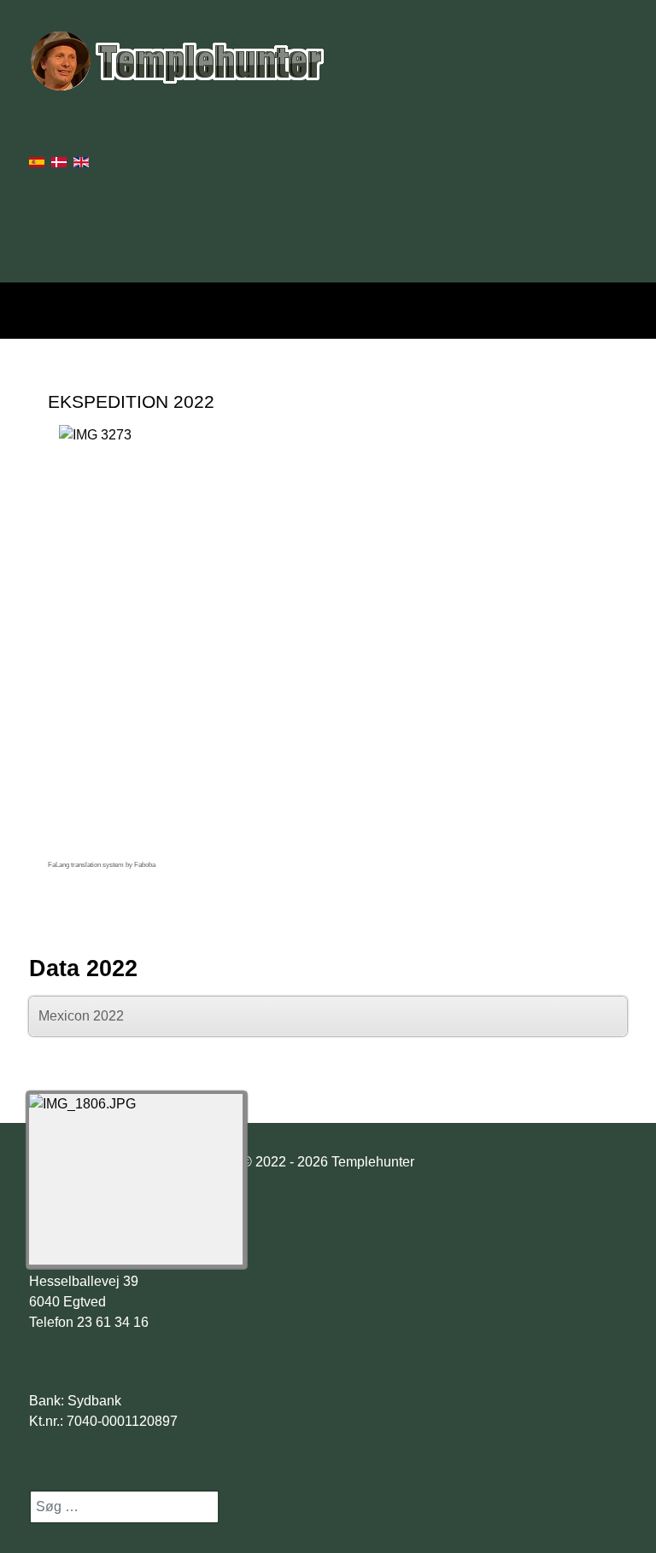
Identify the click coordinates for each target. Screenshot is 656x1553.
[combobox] (124, 1507)
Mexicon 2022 (81, 1016)
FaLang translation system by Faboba (101, 865)
